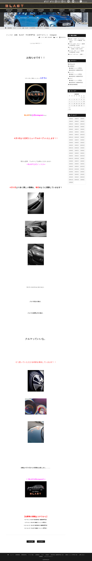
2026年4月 (77, 121)
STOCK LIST (9, 10)
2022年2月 (71, 166)
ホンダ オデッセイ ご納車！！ (76, 54)
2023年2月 (71, 155)
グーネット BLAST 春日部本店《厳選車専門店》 (36, 519)
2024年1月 (77, 145)
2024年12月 (82, 134)
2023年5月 (71, 153)
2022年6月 (82, 161)
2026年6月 (82, 118)
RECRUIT (82, 10)
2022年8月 (71, 161)
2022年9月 (82, 158)
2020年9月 (82, 179)
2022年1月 (77, 166)
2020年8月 (71, 182)
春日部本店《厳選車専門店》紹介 (57, 554)
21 (79, 103)
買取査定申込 (24, 554)
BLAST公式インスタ (36, 164)
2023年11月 (71, 147)
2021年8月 (71, 171)
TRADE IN (19, 10)
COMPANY (62, 10)
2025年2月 (71, 134)
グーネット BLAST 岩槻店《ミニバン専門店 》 (36, 522)
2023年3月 (82, 153)
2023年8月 (71, 150)
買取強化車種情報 (73, 84)
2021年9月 (82, 169)
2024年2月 (71, 145)
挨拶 (46, 37)
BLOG (51, 10)
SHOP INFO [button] (72, 10)
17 (69, 103)
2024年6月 (82, 139)
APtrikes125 (72, 64)
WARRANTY (30, 10)
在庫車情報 (17, 554)
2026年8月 (71, 118)
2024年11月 (71, 137)
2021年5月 (71, 174)
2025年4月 (77, 131)
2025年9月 (82, 126)
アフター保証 (30, 554)
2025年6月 (82, 129)
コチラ (42, 78)
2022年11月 (71, 158)
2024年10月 (77, 137)
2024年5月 (71, 142)
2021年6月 (82, 171)
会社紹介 (47, 554)
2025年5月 (71, 131)
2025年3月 (82, 131)
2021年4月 (77, 174)
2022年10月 (77, 158)
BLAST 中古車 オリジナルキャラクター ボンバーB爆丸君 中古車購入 (77, 40)
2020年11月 (71, 179)
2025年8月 (71, 129)
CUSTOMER (41, 10)
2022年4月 (77, 163)
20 (76, 103)
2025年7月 (77, 129)
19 (74, 103)
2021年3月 (82, 174)
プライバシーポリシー (48, 556)
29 (81, 105)
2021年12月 (82, 166)
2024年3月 (82, 142)
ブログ (14, 28)
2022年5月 (71, 163)
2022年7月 (77, 161)
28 (79, 105)
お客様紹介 (71, 66)
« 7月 (69, 109)
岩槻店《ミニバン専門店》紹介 (71, 554)
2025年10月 (77, 126)
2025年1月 (77, 134)
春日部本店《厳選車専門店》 (77, 70)
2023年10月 (77, 147)
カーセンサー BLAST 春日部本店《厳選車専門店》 (36, 525)
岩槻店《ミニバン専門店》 (76, 68)
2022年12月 (82, 155)
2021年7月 (77, 171)
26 (74, 105)
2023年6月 (82, 150)
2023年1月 (77, 155)
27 (76, 105)
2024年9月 (82, 137)
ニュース (71, 72)
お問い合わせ (81, 554)
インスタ (42, 37)
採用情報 (41, 556)
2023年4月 (77, 153)
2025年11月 (71, 126)
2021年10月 (77, 169)
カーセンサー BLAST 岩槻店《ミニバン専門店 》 (36, 528)
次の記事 (41, 541)
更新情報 (10, 28)
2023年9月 (82, 147)
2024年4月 (77, 142)
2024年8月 (71, 139)
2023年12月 (82, 145)
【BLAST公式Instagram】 (36, 479)
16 (84, 101)
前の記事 (31, 541)
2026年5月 (71, 121)
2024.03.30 (63, 37)
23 (84, 103)
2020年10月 (77, 179)
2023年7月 (77, 150)
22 (81, 103)
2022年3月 (82, 163)
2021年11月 (71, 169)
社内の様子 (50, 37)
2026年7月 (77, 118)
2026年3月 (82, 121)
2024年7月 (77, 139)
